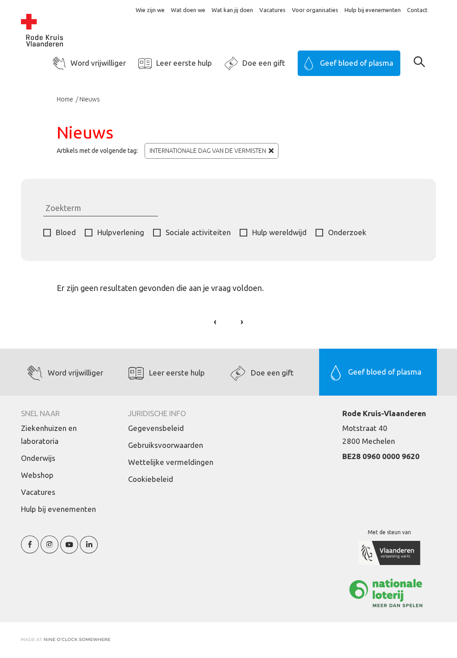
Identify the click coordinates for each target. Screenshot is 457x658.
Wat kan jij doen (232, 10)
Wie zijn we (150, 10)
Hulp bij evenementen (373, 10)
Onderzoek (347, 232)
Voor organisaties (315, 10)
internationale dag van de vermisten (208, 150)
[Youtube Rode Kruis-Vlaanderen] (69, 549)
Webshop (37, 475)
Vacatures (272, 10)
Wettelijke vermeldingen (170, 462)
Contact (417, 10)
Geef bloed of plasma (356, 63)
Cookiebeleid (150, 479)
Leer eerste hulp (184, 63)
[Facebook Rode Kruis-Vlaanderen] (30, 549)
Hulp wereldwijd (279, 232)
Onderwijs (38, 458)
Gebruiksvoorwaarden (165, 445)
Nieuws (89, 99)
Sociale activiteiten (198, 232)
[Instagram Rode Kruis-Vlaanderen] (49, 549)
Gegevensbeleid (156, 428)
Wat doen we (188, 10)
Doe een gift (263, 63)
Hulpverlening (120, 232)
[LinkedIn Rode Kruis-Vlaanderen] (89, 549)
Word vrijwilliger (98, 63)
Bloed (66, 232)
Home (66, 99)
